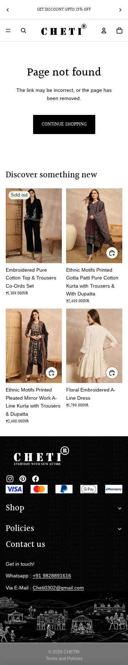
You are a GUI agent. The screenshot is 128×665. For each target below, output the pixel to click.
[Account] (104, 30)
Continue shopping (64, 124)
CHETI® (72, 651)
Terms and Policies (64, 658)
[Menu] (8, 30)
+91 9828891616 (52, 575)
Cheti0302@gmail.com (58, 588)
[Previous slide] (8, 10)
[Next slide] (120, 10)
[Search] (23, 30)
